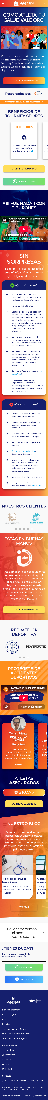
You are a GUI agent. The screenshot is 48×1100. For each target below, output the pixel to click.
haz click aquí (37, 485)
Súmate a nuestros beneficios (16, 1034)
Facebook (10, 1050)
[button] (24, 932)
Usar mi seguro (9, 1014)
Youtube (9, 1064)
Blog (4, 1019)
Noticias (6, 1024)
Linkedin (9, 1069)
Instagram (10, 1055)
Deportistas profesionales (23, 451)
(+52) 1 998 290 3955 (14, 1080)
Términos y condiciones (35, 1096)
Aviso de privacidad (11, 1096)
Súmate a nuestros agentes (15, 1038)
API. (33, 151)
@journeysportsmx (35, 1080)
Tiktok (8, 1059)
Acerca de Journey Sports (14, 1029)
